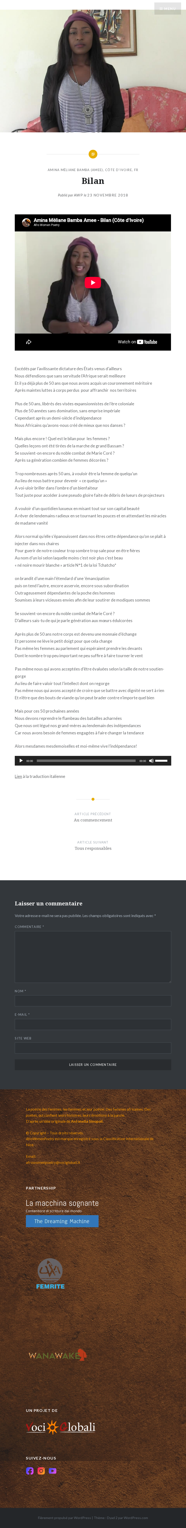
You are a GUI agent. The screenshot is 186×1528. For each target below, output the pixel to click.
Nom (20, 991)
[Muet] (151, 760)
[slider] (162, 760)
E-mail (22, 1014)
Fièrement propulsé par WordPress (64, 1518)
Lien (18, 776)
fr (136, 170)
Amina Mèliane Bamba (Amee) (75, 170)
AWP (78, 195)
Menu (170, 9)
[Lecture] (21, 760)
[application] (93, 761)
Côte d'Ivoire (118, 170)
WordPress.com (136, 1518)
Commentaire (29, 927)
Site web (23, 1038)
